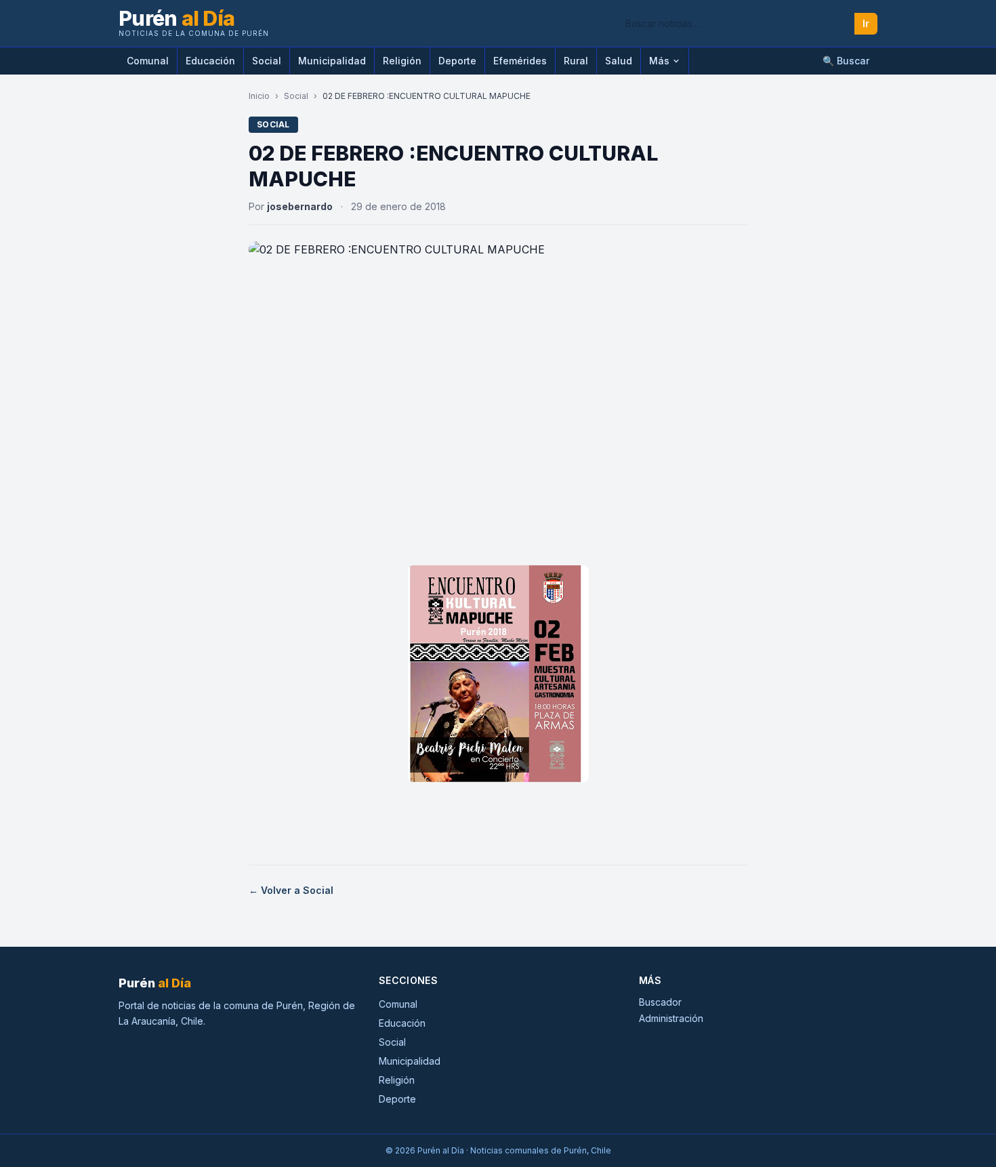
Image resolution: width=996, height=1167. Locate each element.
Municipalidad (332, 60)
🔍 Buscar (846, 60)
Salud (618, 60)
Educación (210, 60)
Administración (671, 1018)
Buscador (660, 1002)
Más (659, 60)
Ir (866, 23)
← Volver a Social (291, 890)
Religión (402, 60)
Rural (576, 60)
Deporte (457, 60)
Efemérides (520, 60)
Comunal (148, 60)
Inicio (259, 96)
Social (266, 60)
